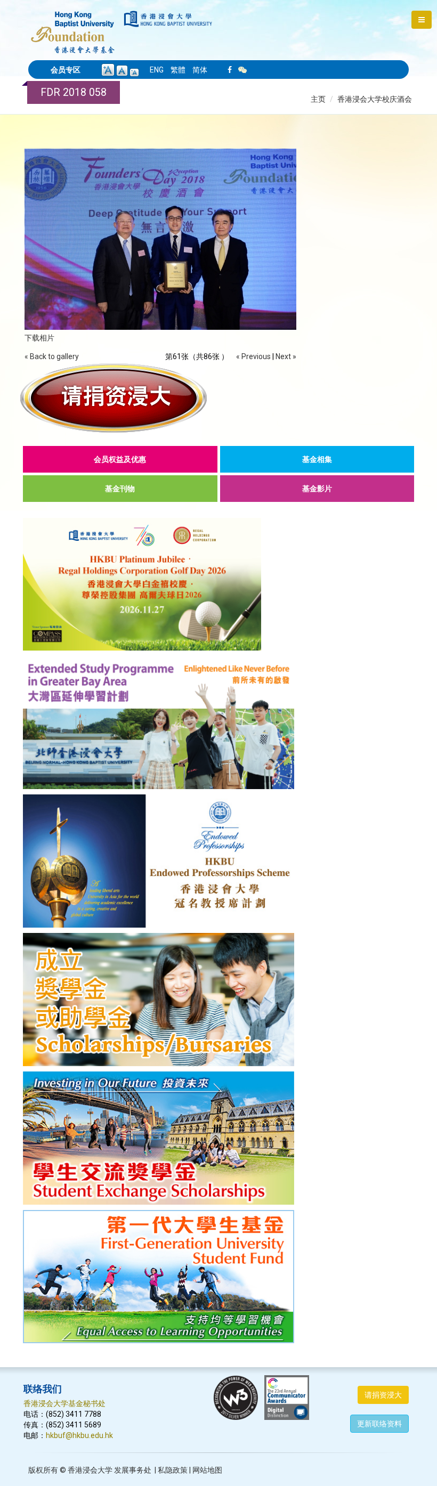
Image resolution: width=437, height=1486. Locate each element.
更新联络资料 (379, 1423)
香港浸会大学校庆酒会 (374, 99)
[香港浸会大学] (168, 19)
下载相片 (39, 338)
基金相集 (317, 459)
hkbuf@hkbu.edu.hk (79, 1435)
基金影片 (317, 488)
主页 (318, 99)
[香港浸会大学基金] (72, 26)
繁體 (178, 70)
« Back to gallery (52, 356)
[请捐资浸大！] (218, 398)
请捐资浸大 (383, 1395)
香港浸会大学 (90, 1470)
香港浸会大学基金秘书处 (64, 1403)
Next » (286, 356)
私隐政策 (173, 1470)
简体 (199, 70)
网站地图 (207, 1470)
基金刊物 (120, 488)
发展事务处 (132, 1470)
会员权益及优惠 (120, 459)
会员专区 (65, 70)
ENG (157, 70)
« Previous (253, 356)
